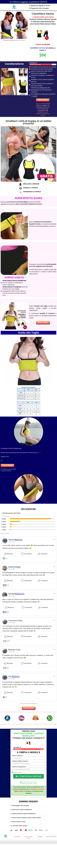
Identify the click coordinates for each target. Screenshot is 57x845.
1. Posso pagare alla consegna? (20, 805)
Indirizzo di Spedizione (19, 767)
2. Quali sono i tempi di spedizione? (21, 809)
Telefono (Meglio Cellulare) (20, 761)
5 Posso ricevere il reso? (18, 821)
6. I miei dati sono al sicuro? (19, 825)
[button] (28, 805)
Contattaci (39, 836)
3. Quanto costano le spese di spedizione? (23, 813)
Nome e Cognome (17, 755)
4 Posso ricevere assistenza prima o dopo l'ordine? (26, 817)
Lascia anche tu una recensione (28, 703)
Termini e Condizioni (51, 836)
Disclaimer (17, 836)
